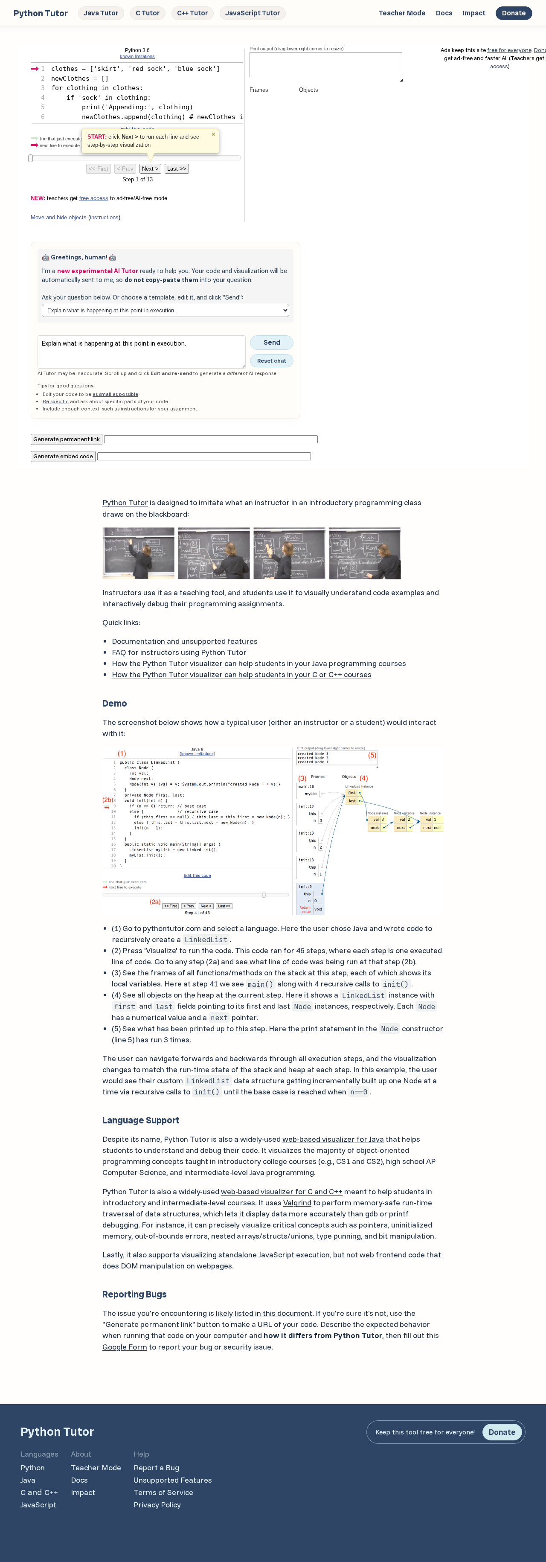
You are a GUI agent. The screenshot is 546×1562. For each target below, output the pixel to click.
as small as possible (115, 394)
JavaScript (38, 1505)
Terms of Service (163, 1492)
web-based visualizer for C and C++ (282, 1191)
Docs (444, 13)
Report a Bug (156, 1467)
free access (93, 198)
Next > (150, 169)
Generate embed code (63, 456)
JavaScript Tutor (252, 13)
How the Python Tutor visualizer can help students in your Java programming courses (259, 663)
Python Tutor (125, 502)
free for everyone (509, 50)
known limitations (137, 56)
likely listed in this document (264, 1313)
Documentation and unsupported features (185, 641)
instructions (104, 217)
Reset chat (271, 360)
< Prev (125, 169)
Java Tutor (101, 13)
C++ (51, 1492)
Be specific (56, 401)
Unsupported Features (173, 1480)
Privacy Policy (157, 1505)
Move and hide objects (59, 217)
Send (272, 342)
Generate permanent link (66, 439)
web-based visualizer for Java (333, 1139)
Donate (514, 13)
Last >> (176, 169)
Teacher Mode (402, 13)
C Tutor (148, 13)
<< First (98, 169)
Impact (474, 13)
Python (32, 1467)
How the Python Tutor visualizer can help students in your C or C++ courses (242, 674)
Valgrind (297, 1202)
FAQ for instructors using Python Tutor (179, 652)
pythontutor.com (172, 928)
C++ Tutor (192, 13)
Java (27, 1480)
